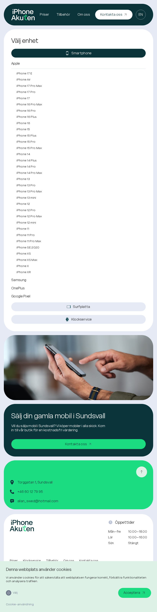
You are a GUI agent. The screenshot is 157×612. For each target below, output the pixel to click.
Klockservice (32, 560)
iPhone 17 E (24, 73)
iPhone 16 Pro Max (29, 104)
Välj (15, 592)
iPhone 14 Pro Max (29, 173)
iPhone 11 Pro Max (28, 241)
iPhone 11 (22, 228)
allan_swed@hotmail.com (37, 501)
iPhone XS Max (26, 260)
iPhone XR (23, 272)
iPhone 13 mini (26, 197)
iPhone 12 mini (26, 222)
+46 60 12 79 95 (30, 492)
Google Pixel (20, 296)
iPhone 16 (23, 123)
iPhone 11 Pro (25, 235)
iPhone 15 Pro (25, 141)
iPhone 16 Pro (26, 110)
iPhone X (22, 266)
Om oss (84, 14)
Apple (15, 63)
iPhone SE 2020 (27, 247)
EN (141, 14)
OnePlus (18, 288)
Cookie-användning (20, 604)
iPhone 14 (23, 154)
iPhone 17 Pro (25, 92)
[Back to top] (141, 471)
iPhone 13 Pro (25, 185)
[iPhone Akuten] (23, 14)
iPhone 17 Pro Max (29, 86)
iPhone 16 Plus (26, 117)
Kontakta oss (88, 560)
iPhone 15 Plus (26, 135)
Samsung (18, 280)
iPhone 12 (23, 204)
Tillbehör (63, 14)
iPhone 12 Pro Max (29, 216)
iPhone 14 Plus (26, 160)
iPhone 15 (23, 129)
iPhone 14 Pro (26, 166)
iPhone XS (23, 253)
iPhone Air (23, 79)
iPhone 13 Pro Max (29, 191)
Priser (44, 14)
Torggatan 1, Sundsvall (35, 482)
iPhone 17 (23, 98)
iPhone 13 (23, 179)
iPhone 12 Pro (25, 210)
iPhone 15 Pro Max (29, 148)
